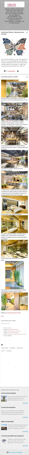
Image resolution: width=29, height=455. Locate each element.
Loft (3, 351)
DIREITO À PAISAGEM (7, 421)
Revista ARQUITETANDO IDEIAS (12, 329)
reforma (8, 351)
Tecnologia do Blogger (15, 452)
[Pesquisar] (27, 3)
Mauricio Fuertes (17, 312)
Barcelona (5, 348)
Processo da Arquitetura (8, 407)
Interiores (20, 348)
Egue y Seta (9, 121)
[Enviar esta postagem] (18, 71)
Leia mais (25, 403)
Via (2, 316)
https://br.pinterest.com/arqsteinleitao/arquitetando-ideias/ (16, 334)
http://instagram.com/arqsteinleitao (13, 332)
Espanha (12, 348)
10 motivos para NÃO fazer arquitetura (12, 436)
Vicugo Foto (9, 312)
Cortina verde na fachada (8, 393)
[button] (27, 32)
